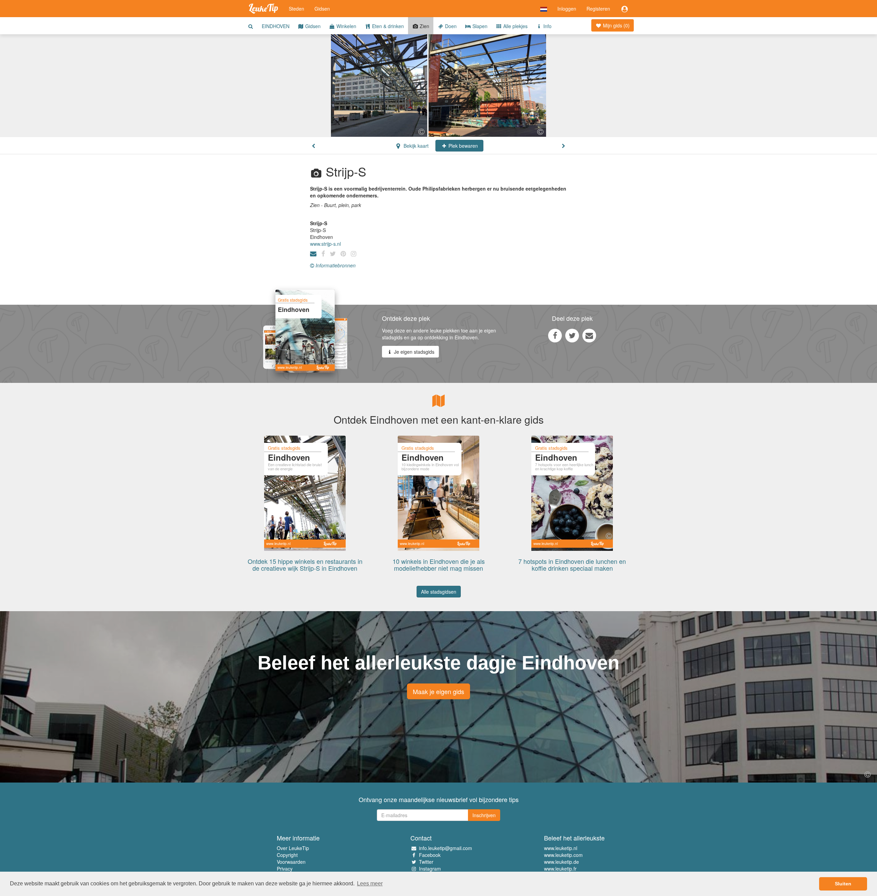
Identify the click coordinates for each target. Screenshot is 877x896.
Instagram (430, 868)
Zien (423, 26)
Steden (296, 8)
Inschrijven (484, 815)
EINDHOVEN (275, 26)
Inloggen (566, 8)
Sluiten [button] (843, 883)
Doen (450, 26)
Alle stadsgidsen (438, 591)
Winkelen (345, 26)
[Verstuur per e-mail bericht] (589, 335)
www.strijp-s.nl (325, 243)
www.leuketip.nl (560, 848)
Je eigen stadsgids (413, 351)
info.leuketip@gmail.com (445, 848)
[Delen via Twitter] (572, 335)
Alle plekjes (515, 26)
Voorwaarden (291, 861)
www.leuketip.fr (560, 868)
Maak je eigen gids (438, 691)
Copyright (287, 854)
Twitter (426, 861)
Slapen (479, 26)
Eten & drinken (387, 26)
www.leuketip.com (563, 854)
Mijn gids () (616, 25)
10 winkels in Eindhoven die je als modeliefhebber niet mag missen (439, 564)
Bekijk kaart (415, 145)
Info (547, 26)
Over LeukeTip (293, 848)
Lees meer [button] (370, 883)
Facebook (430, 854)
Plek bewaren (462, 145)
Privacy (285, 868)
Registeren (598, 8)
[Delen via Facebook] (555, 335)
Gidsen (322, 8)
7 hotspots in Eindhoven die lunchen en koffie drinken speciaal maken (572, 564)
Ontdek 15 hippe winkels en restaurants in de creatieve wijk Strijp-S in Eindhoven (305, 564)
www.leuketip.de (561, 861)
